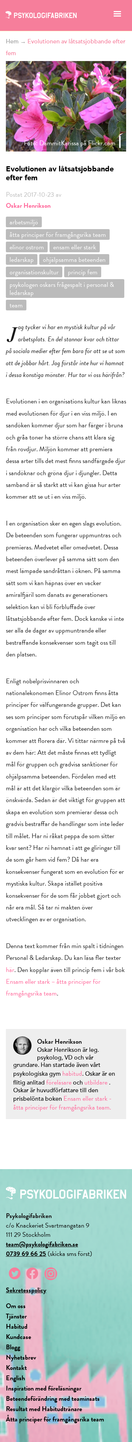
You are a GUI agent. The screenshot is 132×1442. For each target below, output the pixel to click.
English (15, 1378)
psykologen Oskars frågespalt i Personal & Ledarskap (62, 289)
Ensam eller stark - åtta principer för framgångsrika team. (62, 1102)
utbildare (95, 1082)
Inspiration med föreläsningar (43, 1388)
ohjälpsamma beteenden (74, 259)
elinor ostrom (27, 247)
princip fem (83, 272)
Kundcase (18, 1337)
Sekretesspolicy (26, 1290)
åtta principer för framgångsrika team (58, 234)
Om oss (16, 1306)
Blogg (13, 1347)
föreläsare (59, 1082)
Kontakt (16, 1367)
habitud (72, 1073)
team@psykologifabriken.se (42, 1244)
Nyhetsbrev (21, 1357)
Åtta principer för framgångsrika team (55, 1419)
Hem (12, 41)
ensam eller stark (74, 247)
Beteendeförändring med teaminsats (53, 1398)
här (10, 970)
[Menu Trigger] (117, 15)
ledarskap (22, 259)
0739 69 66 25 (26, 1253)
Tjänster (16, 1316)
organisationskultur (34, 272)
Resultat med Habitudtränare (44, 1409)
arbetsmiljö (24, 222)
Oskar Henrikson (28, 205)
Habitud (16, 1326)
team (16, 305)
